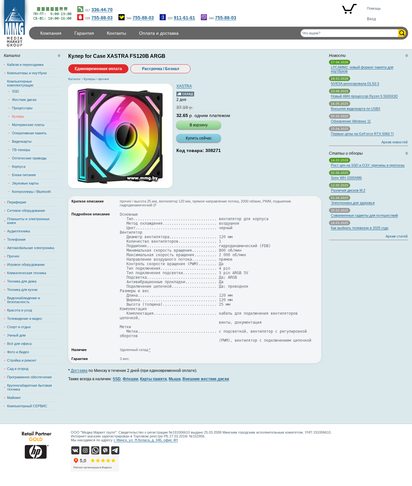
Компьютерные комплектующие (20, 83)
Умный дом (16, 335)
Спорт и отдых (19, 327)
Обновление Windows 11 (351, 121)
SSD (15, 91)
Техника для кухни (22, 290)
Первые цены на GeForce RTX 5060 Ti (362, 134)
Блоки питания (24, 175)
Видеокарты (22, 141)
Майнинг (14, 398)
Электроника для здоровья (353, 203)
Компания (50, 33)
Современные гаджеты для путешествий (364, 215)
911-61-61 (184, 17)
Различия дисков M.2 (348, 190)
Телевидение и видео (24, 318)
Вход (371, 19)
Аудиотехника (18, 231)
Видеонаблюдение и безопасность (23, 300)
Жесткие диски (24, 100)
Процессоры (22, 108)
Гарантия (84, 33)
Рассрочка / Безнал (160, 69)
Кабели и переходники (25, 65)
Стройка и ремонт (21, 360)
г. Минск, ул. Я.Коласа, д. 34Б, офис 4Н (146, 440)
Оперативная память (29, 133)
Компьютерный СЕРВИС (27, 406)
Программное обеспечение (29, 377)
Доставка (79, 370)
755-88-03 (102, 17)
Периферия (16, 202)
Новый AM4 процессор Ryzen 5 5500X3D (364, 96)
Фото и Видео (18, 352)
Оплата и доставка (159, 33)
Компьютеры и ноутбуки (27, 73)
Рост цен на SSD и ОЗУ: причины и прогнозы (368, 165)
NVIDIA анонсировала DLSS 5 (355, 84)
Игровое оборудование (26, 264)
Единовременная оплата (98, 69)
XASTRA (184, 86)
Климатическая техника (26, 273)
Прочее (13, 256)
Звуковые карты (25, 183)
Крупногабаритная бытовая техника (29, 387)
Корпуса (18, 166)
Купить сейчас (199, 138)
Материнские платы (28, 125)
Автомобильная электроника (30, 248)
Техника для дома (21, 281)
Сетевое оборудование (26, 210)
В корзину (199, 125)
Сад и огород (17, 369)
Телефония (16, 239)
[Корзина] (349, 9)
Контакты (116, 33)
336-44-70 (102, 9)
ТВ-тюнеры (21, 150)
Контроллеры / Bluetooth (31, 192)
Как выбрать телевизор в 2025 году (360, 228)
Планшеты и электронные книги (28, 221)
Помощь (374, 8)
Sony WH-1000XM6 (346, 178)
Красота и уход (19, 310)
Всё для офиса (19, 344)
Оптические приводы (29, 158)
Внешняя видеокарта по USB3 (355, 109)
